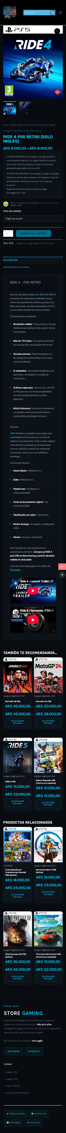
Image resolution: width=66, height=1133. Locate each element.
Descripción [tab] (10, 260)
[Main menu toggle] (60, 12)
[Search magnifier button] (52, 12)
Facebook (34, 1051)
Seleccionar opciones (17, 722)
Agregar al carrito (33, 233)
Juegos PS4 (11, 1079)
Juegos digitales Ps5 (19, 125)
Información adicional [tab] (16, 267)
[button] (57, 31)
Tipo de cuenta (12, 211)
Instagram (13, 1051)
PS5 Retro (35, 130)
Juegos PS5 (11, 1072)
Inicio (5, 125)
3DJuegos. (15, 569)
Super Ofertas (13, 1085)
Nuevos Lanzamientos (17, 1092)
